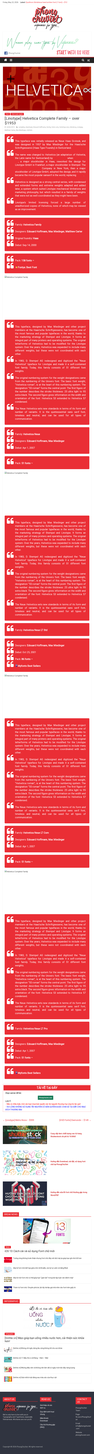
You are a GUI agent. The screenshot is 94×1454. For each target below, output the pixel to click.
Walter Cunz (60, 158)
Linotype (80, 127)
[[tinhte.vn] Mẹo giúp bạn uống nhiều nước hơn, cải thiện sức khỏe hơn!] (47, 1307)
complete (21, 127)
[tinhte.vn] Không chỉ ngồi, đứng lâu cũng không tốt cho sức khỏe (37, 1348)
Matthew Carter (10, 130)
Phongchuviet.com (45, 1098)
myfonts (29, 130)
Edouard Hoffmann (39, 127)
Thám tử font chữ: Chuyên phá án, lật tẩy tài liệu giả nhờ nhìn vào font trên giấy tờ (44, 1287)
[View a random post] (88, 60)
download (29, 127)
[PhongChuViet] (47, 7)
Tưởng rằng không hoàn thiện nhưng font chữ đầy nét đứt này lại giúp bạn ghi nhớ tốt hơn (47, 1258)
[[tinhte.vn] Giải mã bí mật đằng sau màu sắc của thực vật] (8, 1378)
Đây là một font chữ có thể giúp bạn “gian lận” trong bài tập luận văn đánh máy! (43, 1278)
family (49, 127)
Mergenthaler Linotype (27, 168)
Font (7, 114)
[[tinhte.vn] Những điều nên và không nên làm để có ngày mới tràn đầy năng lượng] (8, 1368)
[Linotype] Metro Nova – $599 (18, 1120)
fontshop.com (64, 127)
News (8, 1247)
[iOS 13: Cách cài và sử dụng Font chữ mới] (47, 1220)
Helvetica (73, 127)
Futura (80, 175)
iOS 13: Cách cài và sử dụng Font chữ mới (30, 1251)
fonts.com (55, 127)
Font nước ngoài (17, 114)
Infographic (9, 1334)
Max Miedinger (21, 130)
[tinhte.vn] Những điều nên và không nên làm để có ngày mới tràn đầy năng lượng (44, 1368)
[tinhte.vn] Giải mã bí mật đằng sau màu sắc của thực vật (35, 1377)
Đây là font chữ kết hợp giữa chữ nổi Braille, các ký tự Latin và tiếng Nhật (40, 1268)
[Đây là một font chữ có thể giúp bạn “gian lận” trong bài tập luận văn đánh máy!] (8, 1278)
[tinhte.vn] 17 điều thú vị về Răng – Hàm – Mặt (30, 1358)
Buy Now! (40, 260)
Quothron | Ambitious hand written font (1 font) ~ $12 (46, 2)
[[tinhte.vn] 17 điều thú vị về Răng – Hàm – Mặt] (8, 1358)
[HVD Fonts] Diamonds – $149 (75, 1120)
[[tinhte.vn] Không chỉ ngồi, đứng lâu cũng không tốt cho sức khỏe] (8, 1348)
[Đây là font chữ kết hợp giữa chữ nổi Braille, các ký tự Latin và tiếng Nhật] (8, 1268)
